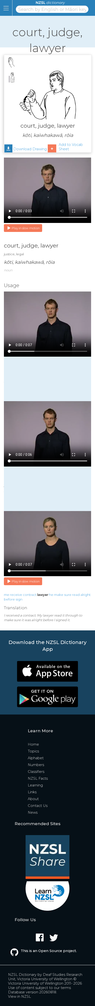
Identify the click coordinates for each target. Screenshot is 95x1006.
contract (30, 595)
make (58, 595)
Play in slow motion (26, 228)
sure (67, 595)
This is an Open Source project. (49, 951)
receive (16, 595)
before (9, 599)
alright (85, 595)
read (76, 595)
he (51, 595)
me (6, 595)
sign (19, 599)
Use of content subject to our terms (39, 988)
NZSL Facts (38, 778)
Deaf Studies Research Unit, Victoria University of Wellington (45, 976)
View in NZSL (19, 996)
